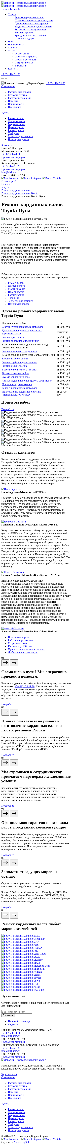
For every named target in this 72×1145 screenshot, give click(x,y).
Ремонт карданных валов (29, 17)
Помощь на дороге (25, 38)
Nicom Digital (21, 1142)
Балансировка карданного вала (19, 388)
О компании (22, 53)
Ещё (41, 989)
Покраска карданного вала (17, 384)
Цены (11, 41)
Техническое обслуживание (30, 29)
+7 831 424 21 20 (10, 8)
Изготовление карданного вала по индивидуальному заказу (21, 393)
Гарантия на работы (26, 56)
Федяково (13, 1024)
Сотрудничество (24, 62)
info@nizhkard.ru (10, 172)
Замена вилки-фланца (14, 365)
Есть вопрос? (8, 181)
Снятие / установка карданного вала (22, 326)
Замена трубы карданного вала (19, 362)
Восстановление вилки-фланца (20, 369)
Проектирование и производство (34, 20)
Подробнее (7, 704)
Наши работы (16, 44)
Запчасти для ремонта (20, 136)
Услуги (12, 14)
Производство (16, 127)
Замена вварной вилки (15, 358)
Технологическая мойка (15, 373)
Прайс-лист (14, 107)
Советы (12, 47)
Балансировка (16, 130)
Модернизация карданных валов (33, 26)
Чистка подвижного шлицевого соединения (27, 380)
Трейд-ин (13, 133)
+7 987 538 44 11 (10, 154)
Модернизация (16, 124)
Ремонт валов (16, 118)
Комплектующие (24, 32)
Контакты (13, 68)
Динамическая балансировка (31, 23)
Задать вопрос (9, 1074)
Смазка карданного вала (16, 376)
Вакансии (20, 65)
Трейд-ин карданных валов (30, 35)
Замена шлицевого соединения (19, 351)
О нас (11, 50)
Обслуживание (16, 121)
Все (7, 409)
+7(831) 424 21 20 (24, 686)
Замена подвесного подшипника (20, 340)
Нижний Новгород (19, 1021)
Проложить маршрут (13, 157)
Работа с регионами (26, 59)
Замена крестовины (13, 337)
